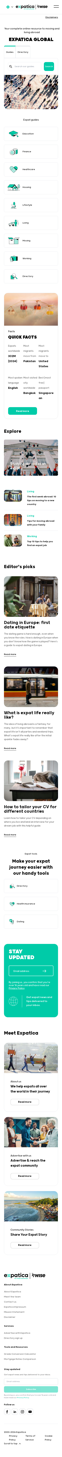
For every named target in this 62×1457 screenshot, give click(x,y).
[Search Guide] (10, 66)
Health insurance (26, 904)
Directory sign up (13, 1338)
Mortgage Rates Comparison (20, 1359)
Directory (23, 52)
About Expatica (12, 1291)
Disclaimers (51, 17)
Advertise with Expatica (17, 1333)
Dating (20, 921)
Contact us (10, 1302)
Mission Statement (14, 1312)
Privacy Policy (16, 988)
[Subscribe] (48, 971)
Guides (10, 52)
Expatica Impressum (15, 1307)
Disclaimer (9, 1317)
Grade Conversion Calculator (20, 1354)
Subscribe (31, 1389)
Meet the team (12, 1297)
